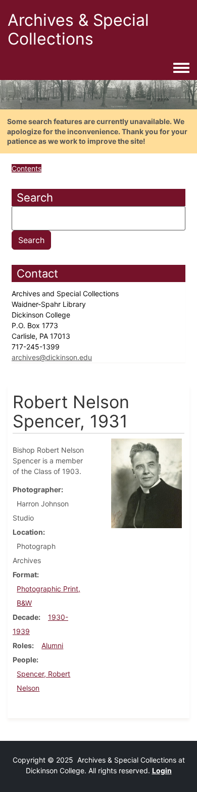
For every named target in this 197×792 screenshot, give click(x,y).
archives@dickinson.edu (52, 357)
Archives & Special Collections (78, 29)
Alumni (52, 645)
